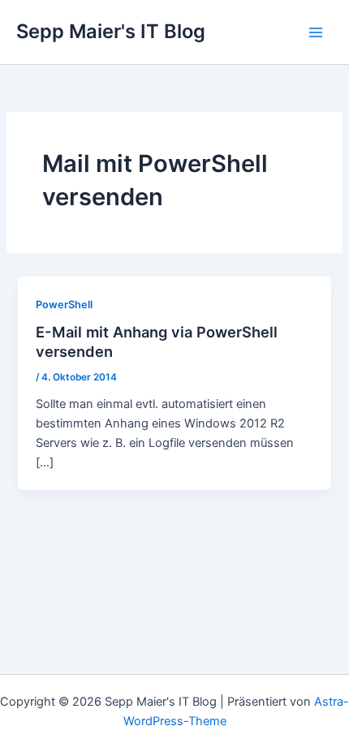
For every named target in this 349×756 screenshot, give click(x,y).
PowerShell (64, 305)
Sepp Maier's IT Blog (110, 31)
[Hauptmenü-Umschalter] (316, 32)
